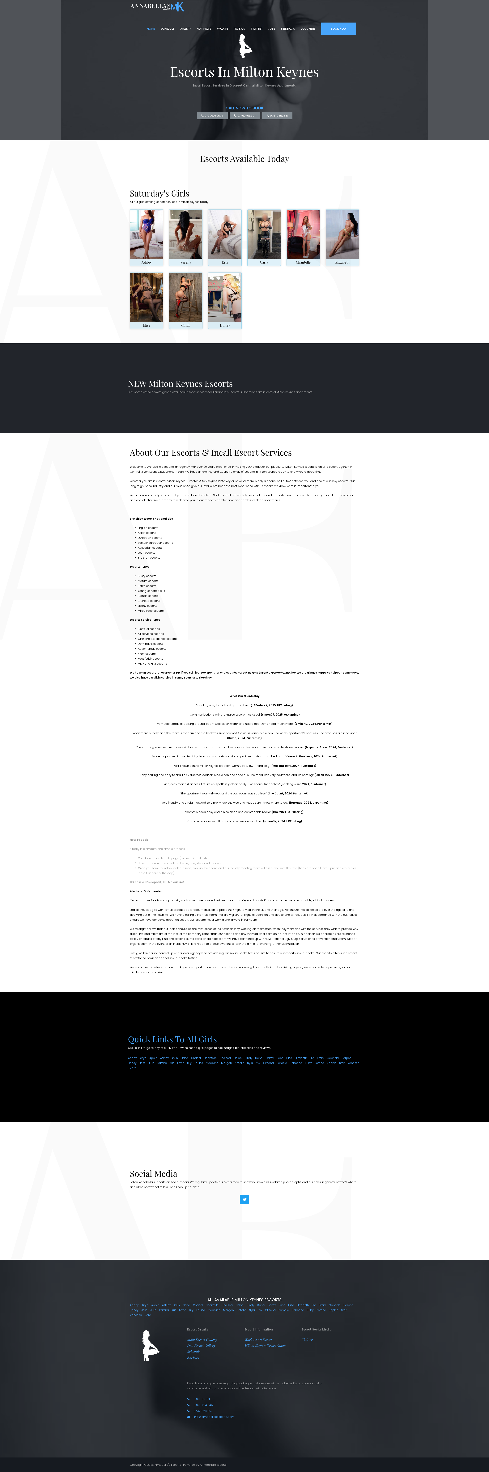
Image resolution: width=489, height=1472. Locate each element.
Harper (346, 1058)
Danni (259, 1058)
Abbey (132, 1058)
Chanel (196, 1058)
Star (342, 1063)
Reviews (239, 29)
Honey (225, 325)
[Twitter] (244, 1199)
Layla (180, 1063)
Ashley (147, 262)
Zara (133, 1068)
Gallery (185, 29)
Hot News (204, 29)
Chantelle (303, 262)
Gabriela (333, 1058)
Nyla (250, 1063)
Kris (225, 262)
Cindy (185, 325)
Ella (312, 1058)
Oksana (268, 1063)
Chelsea (225, 1058)
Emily (320, 1058)
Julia (151, 1063)
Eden (280, 1058)
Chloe (238, 1058)
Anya (143, 1058)
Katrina (162, 1063)
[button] (202, 1339)
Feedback (288, 29)
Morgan (226, 1063)
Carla (264, 262)
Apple (153, 1058)
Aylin (175, 1058)
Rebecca (296, 1063)
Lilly (189, 1063)
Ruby (308, 1063)
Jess (142, 1063)
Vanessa (353, 1063)
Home (151, 29)
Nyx (258, 1063)
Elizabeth (342, 262)
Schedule (167, 29)
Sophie (331, 1063)
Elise (146, 325)
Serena (186, 262)
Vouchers (308, 29)
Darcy (270, 1058)
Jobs (271, 29)
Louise (198, 1063)
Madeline (212, 1063)
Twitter (256, 29)
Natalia (239, 1063)
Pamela (282, 1063)
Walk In (222, 29)
